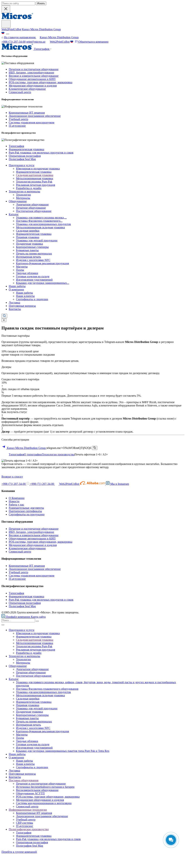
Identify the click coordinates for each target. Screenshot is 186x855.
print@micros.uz (35, 41)
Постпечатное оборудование (33, 211)
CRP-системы (24, 822)
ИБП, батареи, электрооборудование (31, 72)
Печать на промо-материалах (34, 253)
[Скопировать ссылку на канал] (94, 448)
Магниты (22, 266)
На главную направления (20, 37)
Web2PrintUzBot (11, 29)
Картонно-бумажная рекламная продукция (42, 263)
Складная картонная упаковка (34, 175)
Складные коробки (27, 230)
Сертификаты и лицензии (32, 299)
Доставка (14, 302)
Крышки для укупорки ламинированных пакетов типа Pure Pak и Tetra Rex (62, 750)
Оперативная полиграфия (25, 155)
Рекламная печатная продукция (35, 184)
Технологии (23, 194)
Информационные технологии (28, 809)
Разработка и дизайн (28, 188)
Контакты (15, 309)
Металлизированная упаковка (34, 178)
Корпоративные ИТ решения (27, 112)
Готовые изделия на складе (32, 276)
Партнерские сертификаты (25, 511)
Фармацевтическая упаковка (26, 149)
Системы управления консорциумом (31, 122)
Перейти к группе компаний (19, 851)
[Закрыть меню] (2, 624)
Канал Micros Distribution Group (41, 29)
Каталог (14, 214)
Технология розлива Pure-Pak (34, 181)
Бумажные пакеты (27, 250)
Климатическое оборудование (27, 88)
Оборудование (18, 201)
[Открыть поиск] (4, 316)
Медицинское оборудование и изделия (33, 85)
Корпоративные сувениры (32, 247)
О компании (16, 289)
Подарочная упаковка (29, 243)
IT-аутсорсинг (17, 125)
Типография (16, 146)
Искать (41, 3)
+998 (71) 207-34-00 (13, 41)
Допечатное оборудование (32, 204)
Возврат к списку (12, 476)
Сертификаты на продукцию (27, 514)
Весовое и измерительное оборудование (33, 75)
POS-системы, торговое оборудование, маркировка (40, 82)
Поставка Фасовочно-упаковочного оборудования (47, 688)
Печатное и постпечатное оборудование (33, 69)
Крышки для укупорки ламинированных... (42, 282)
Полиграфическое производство (29, 829)
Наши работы (17, 286)
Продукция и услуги (21, 165)
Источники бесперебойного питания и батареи (45, 786)
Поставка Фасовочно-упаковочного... (39, 220)
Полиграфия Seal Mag (22, 159)
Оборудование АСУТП (30, 793)
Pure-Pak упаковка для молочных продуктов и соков (41, 152)
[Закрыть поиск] (5, 9)
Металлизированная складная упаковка (40, 227)
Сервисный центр (20, 92)
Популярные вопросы (22, 305)
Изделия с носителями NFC (33, 260)
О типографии (33, 454)
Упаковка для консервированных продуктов (43, 224)
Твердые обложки (27, 273)
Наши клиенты (25, 296)
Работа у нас (16, 504)
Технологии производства (58, 454)
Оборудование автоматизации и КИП (32, 79)
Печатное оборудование (31, 207)
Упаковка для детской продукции (36, 240)
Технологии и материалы (24, 191)
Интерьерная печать (28, 256)
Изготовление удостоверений (34, 279)
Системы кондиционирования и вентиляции (44, 803)
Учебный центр (18, 119)
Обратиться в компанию (93, 41)
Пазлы (20, 269)
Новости (14, 501)
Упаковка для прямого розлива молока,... (41, 217)
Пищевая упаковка (27, 237)
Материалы (23, 198)
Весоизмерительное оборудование (37, 790)
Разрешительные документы (26, 507)
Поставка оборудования (23, 780)
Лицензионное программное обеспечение (35, 115)
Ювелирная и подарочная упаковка (38, 168)
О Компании (17, 498)
